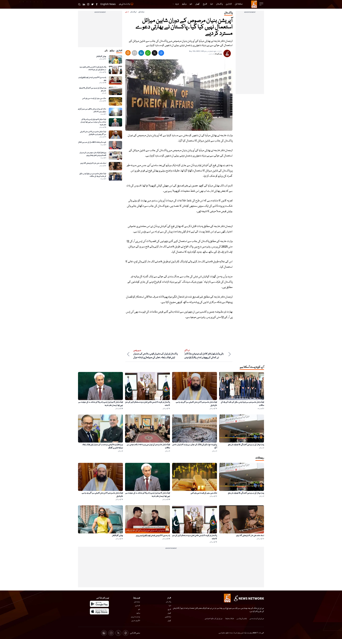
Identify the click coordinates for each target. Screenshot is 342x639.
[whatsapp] (148, 53)
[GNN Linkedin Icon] (84, 4)
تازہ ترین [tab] (119, 50)
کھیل (169, 613)
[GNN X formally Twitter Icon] (92, 4)
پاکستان (132, 12)
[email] (134, 53)
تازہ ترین (137, 605)
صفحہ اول (141, 12)
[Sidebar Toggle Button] (261, 4)
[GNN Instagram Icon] (88, 4)
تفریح (169, 609)
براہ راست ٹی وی (135, 617)
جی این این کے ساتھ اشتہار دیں (213, 618)
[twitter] (154, 53)
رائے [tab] (106, 50)
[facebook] (161, 53)
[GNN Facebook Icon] (97, 4)
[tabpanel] (100, 118)
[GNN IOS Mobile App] (99, 611)
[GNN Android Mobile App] (99, 604)
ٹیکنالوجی (168, 617)
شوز (139, 609)
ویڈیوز (138, 613)
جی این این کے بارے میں (256, 618)
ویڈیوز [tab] (112, 50)
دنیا (170, 605)
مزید (177, 4)
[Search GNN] (79, 4)
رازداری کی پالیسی (242, 618)
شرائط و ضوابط (229, 618)
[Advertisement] (250, 54)
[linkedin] (141, 53)
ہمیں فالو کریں (135, 633)
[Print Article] (128, 52)
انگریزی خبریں (135, 620)
